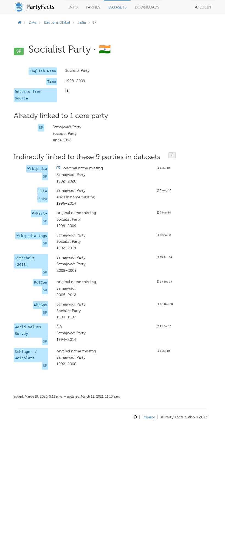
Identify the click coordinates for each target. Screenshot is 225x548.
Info (73, 7)
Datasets (117, 7)
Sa (45, 290)
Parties (93, 7)
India (82, 22)
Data (32, 22)
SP (41, 127)
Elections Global (57, 22)
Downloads (147, 7)
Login (204, 7)
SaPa (42, 199)
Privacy (148, 417)
